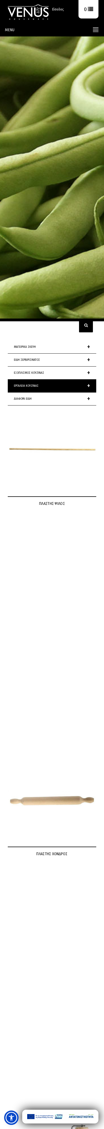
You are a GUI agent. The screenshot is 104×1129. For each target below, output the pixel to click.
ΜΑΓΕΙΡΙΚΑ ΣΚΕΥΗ (52, 347)
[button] (11, 1117)
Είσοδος (58, 9)
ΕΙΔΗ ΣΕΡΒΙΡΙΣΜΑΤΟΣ (52, 360)
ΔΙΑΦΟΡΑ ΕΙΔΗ (52, 398)
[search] (86, 325)
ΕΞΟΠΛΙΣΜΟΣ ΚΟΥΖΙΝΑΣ (52, 373)
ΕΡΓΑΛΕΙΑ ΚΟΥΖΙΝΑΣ (52, 385)
